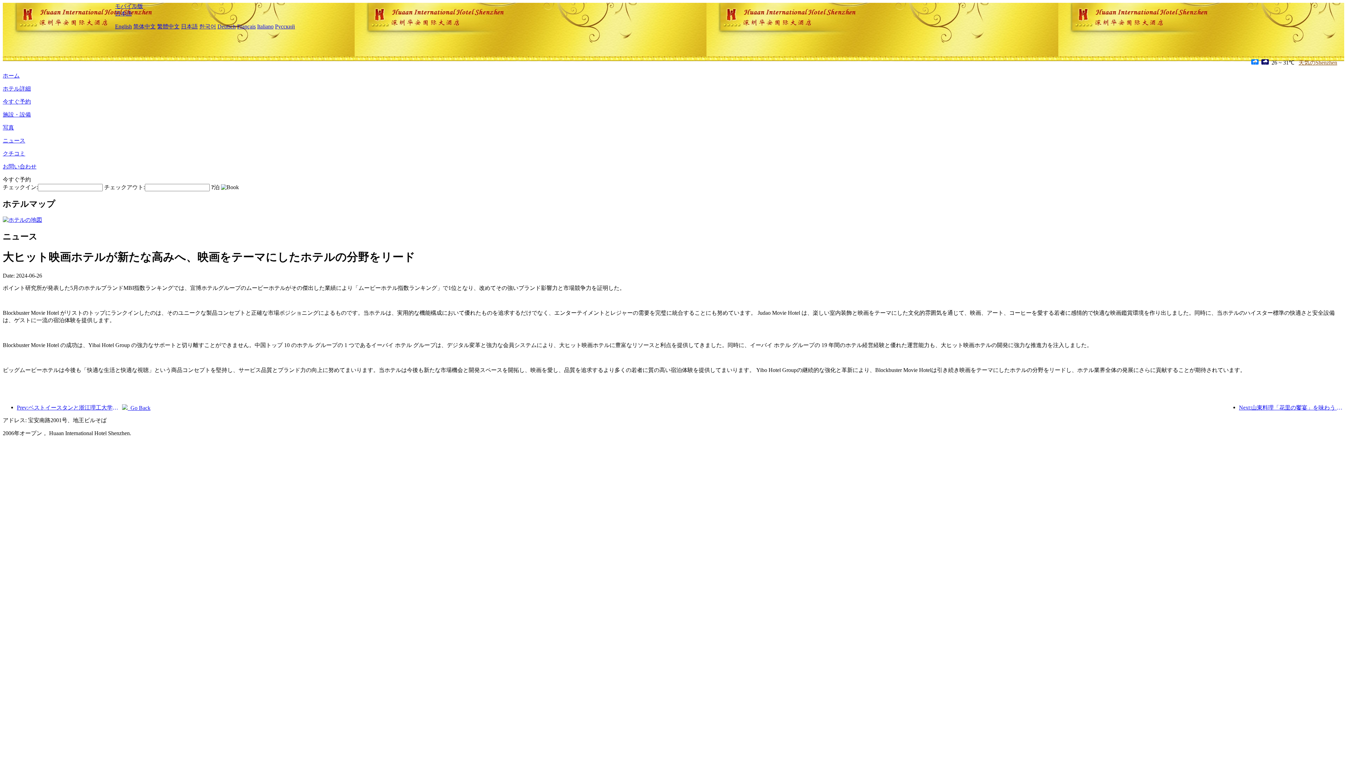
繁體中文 (168, 26)
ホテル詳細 (17, 89)
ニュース (14, 141)
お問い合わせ (19, 166)
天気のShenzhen (1318, 63)
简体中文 (144, 26)
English (123, 26)
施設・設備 (17, 115)
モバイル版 (129, 6)
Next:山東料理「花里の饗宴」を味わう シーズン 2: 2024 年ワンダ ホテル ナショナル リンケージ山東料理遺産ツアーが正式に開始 (1291, 408)
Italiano (265, 26)
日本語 (123, 13)
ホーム (11, 76)
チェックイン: (20, 187)
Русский (285, 26)
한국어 (207, 26)
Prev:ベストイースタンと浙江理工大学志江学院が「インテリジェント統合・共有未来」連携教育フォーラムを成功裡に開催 (69, 408)
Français (246, 26)
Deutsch (226, 26)
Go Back (139, 408)
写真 (8, 128)
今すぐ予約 (17, 102)
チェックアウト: (124, 187)
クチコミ (14, 154)
